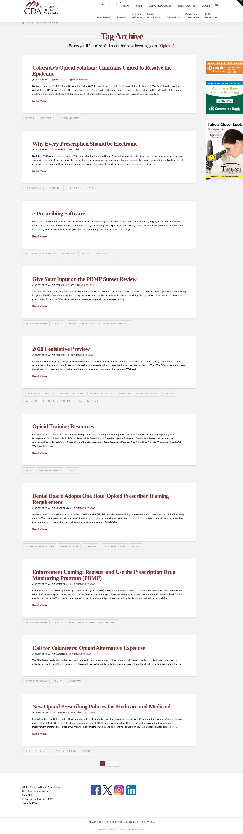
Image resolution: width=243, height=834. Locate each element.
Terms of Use (114, 822)
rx (118, 253)
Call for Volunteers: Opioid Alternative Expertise (88, 648)
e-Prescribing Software (58, 213)
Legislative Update (101, 393)
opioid (29, 470)
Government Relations (69, 393)
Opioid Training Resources (63, 426)
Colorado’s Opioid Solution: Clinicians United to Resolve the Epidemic (102, 70)
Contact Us (149, 822)
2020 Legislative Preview (61, 349)
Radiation (31, 401)
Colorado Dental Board (39, 546)
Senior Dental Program (57, 401)
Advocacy (31, 393)
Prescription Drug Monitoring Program (105, 323)
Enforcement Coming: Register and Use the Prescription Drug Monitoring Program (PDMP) (103, 575)
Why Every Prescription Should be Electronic (84, 143)
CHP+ (46, 393)
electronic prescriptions (40, 253)
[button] (240, 3)
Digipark (139, 829)
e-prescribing (33, 188)
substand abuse (70, 118)
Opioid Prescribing (36, 323)
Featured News (80, 79)
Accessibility (132, 822)
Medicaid (124, 393)
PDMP (72, 323)
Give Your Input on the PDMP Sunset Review (84, 279)
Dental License (69, 546)
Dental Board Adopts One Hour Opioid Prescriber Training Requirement (100, 499)
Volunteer (75, 681)
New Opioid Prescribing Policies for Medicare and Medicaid (101, 706)
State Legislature (88, 401)
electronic (54, 188)
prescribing (47, 118)
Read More (39, 101)
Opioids (29, 118)
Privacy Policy (96, 822)
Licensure (90, 546)
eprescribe (74, 188)
